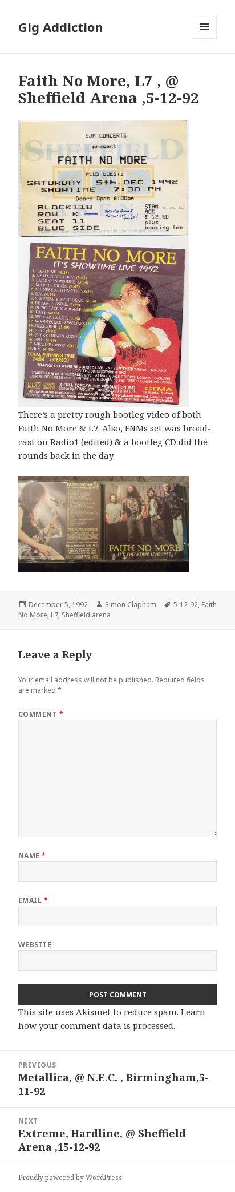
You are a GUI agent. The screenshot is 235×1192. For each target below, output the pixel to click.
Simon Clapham (130, 604)
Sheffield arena (86, 615)
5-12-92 (185, 604)
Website (34, 944)
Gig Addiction (60, 26)
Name (32, 855)
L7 (54, 615)
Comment (40, 714)
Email (33, 900)
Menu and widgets (205, 38)
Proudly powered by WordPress (70, 1177)
